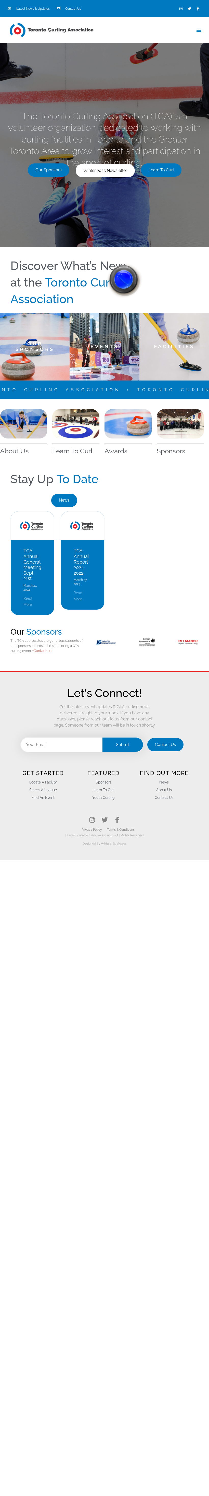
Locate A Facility (43, 782)
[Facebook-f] (197, 8)
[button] (199, 30)
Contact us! (43, 651)
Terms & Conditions (121, 830)
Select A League (43, 790)
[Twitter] (189, 8)
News (164, 782)
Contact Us (164, 798)
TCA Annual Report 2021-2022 (81, 561)
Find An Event (43, 798)
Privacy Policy (92, 830)
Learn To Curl (72, 451)
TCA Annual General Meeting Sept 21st (32, 564)
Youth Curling (103, 798)
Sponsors (171, 451)
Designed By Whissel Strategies (105, 843)
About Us (14, 451)
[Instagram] (181, 8)
